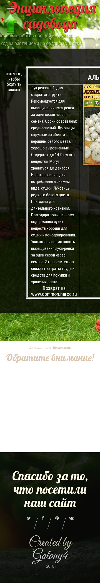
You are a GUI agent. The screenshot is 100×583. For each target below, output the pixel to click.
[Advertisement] (50, 414)
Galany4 (50, 556)
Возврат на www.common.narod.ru (54, 291)
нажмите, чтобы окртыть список (14, 81)
